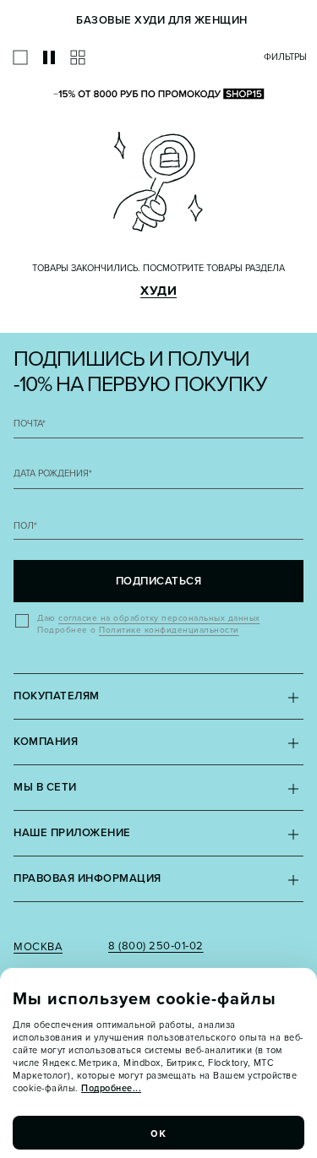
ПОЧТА (30, 423)
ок (158, 1132)
